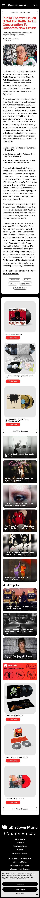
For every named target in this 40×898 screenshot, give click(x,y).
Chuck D (29, 77)
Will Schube (8, 40)
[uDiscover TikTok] (15, 833)
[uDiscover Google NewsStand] (30, 833)
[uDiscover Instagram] (11, 833)
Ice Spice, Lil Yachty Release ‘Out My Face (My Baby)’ (19, 155)
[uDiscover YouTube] (19, 833)
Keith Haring (25, 284)
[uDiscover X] (8, 833)
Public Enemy (9, 77)
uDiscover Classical (19, 853)
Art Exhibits (14, 280)
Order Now (13, 338)
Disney (20, 850)
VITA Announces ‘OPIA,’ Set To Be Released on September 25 (20, 161)
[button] (20, 320)
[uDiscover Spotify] (23, 833)
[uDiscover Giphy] (34, 833)
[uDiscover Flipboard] (27, 833)
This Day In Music (20, 846)
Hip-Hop (12, 284)
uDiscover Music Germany (20, 869)
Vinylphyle (20, 843)
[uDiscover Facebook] (4, 833)
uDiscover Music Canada (20, 865)
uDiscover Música (20, 862)
